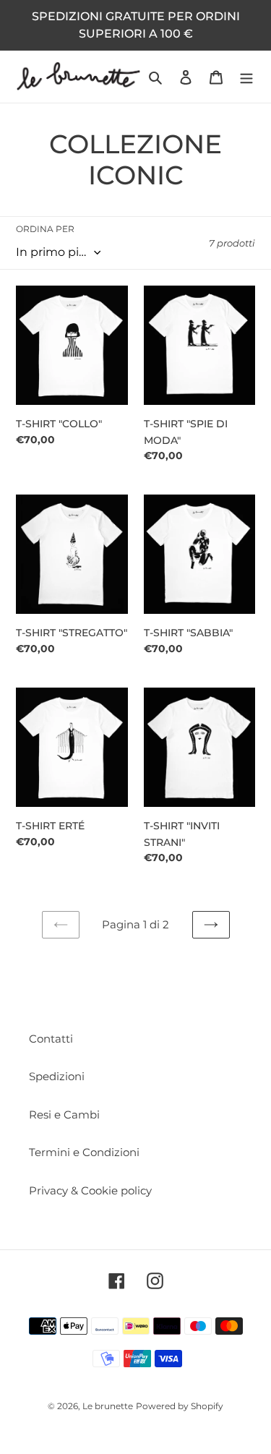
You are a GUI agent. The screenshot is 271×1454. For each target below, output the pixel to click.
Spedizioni (57, 1076)
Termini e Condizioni (84, 1152)
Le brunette (107, 1405)
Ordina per (45, 228)
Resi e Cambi (64, 1114)
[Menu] (246, 77)
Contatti (51, 1038)
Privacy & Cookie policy (90, 1190)
